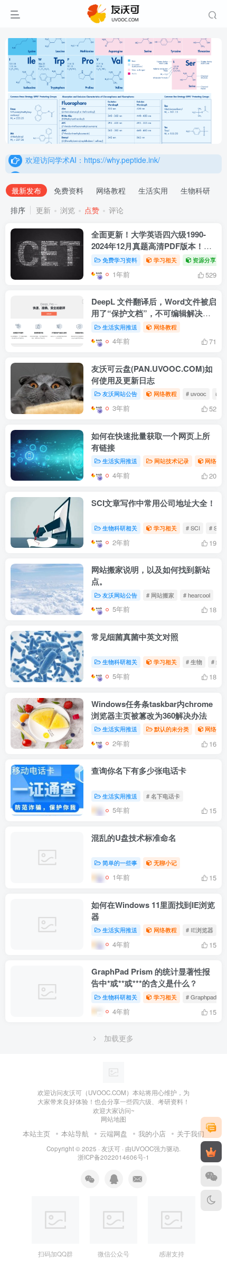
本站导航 (75, 1133)
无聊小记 (165, 862)
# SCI (193, 528)
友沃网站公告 (119, 393)
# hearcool (196, 595)
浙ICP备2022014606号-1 (113, 1157)
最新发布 (26, 190)
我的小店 (152, 1133)
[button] (204, 138)
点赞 (91, 210)
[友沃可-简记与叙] (113, 1072)
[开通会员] (211, 1151)
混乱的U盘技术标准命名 (133, 837)
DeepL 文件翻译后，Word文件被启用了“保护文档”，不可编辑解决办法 (153, 313)
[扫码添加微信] (211, 1176)
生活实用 (153, 190)
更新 (43, 210)
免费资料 (68, 190)
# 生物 (194, 661)
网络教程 (111, 190)
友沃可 (110, 1148)
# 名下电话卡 (163, 796)
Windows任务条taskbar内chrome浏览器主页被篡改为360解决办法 (152, 709)
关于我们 (190, 1133)
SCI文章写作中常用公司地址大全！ (153, 503)
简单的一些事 (119, 862)
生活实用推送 (119, 327)
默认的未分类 (171, 728)
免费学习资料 (119, 259)
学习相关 (165, 259)
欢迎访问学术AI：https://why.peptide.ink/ (92, 163)
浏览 (67, 210)
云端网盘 (113, 1133)
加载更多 (119, 1038)
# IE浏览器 (199, 929)
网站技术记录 (171, 460)
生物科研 (195, 190)
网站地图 (113, 1119)
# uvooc (196, 393)
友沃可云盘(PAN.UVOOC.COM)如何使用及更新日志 (152, 374)
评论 (116, 210)
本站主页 (36, 1133)
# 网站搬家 (160, 595)
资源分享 (204, 259)
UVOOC (142, 1148)
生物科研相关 (119, 528)
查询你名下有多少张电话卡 (138, 770)
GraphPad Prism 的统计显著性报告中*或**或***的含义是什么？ (150, 977)
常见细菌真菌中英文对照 (134, 636)
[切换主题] (211, 1200)
